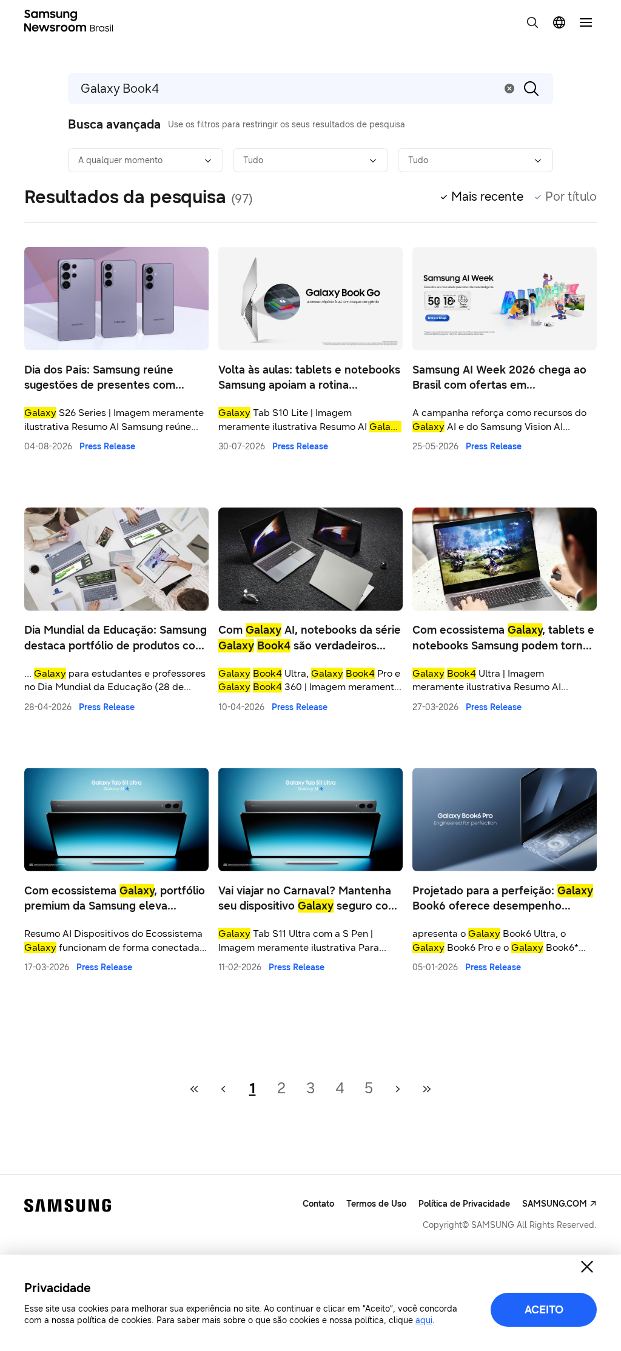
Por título (571, 196)
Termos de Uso (376, 1204)
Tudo (253, 160)
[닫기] (587, 1266)
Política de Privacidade (464, 1204)
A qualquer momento (120, 160)
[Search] (531, 88)
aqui (423, 1320)
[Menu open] (586, 22)
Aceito (544, 1309)
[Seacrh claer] (509, 88)
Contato (318, 1204)
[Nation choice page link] (559, 22)
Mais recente (487, 196)
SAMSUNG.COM (554, 1204)
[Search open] (532, 22)
